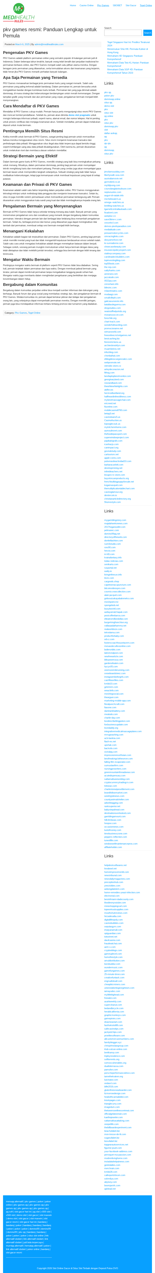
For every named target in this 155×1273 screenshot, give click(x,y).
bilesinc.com (110, 287)
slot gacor (33, 1215)
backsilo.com (110, 748)
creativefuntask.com (114, 977)
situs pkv (108, 123)
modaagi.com (111, 294)
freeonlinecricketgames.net (117, 335)
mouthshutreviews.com (115, 913)
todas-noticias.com (113, 561)
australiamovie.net (113, 178)
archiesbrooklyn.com (114, 345)
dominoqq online (112, 99)
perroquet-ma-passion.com (117, 1154)
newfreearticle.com (113, 656)
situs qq (108, 102)
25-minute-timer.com (114, 974)
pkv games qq (21, 1204)
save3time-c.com (113, 219)
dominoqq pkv (111, 126)
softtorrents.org (111, 1059)
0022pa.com (110, 280)
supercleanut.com (113, 1004)
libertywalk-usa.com (114, 175)
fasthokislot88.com (113, 1025)
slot (106, 129)
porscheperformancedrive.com (119, 1073)
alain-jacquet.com (113, 595)
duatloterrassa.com (113, 1066)
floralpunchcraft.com (114, 704)
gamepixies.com (112, 1018)
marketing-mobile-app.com (117, 700)
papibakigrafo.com (113, 440)
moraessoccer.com (114, 314)
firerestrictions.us (112, 342)
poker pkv (109, 95)
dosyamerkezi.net (113, 239)
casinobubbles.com (114, 923)
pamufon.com (111, 1069)
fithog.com (109, 372)
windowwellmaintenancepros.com (121, 843)
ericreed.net (110, 403)
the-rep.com (110, 267)
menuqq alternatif (14, 1201)
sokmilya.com (111, 1178)
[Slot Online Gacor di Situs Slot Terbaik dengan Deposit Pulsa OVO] (19, 21)
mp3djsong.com (112, 185)
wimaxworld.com (112, 331)
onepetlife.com (111, 1124)
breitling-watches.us (114, 205)
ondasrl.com (110, 1083)
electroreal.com (112, 895)
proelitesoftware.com (114, 1035)
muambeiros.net (112, 349)
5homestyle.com (112, 502)
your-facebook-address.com (118, 1151)
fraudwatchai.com (113, 943)
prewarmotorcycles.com (116, 233)
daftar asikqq (110, 133)
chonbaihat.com (112, 355)
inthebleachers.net (113, 471)
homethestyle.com (113, 957)
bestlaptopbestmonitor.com (117, 376)
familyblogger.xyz (113, 1042)
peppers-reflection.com (115, 837)
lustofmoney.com (112, 830)
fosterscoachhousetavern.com (119, 642)
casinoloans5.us (112, 417)
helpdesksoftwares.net (115, 865)
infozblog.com (111, 352)
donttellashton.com (113, 540)
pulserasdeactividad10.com (117, 461)
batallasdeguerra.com (115, 304)
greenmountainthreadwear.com (119, 772)
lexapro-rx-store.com (114, 474)
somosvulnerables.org (115, 1062)
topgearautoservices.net (116, 1144)
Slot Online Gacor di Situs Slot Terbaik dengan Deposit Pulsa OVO (85, 1268)
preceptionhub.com (113, 882)
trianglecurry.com (112, 1103)
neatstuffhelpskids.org (115, 311)
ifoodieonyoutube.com (115, 902)
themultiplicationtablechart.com (119, 488)
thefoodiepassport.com (115, 434)
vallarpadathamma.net (115, 625)
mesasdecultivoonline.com (117, 646)
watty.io (108, 571)
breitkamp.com (111, 1052)
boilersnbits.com (112, 649)
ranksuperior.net (112, 806)
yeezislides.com (112, 885)
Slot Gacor (131, 5)
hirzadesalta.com (112, 916)
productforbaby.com (114, 636)
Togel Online (146, 5)
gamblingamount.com (115, 816)
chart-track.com (112, 321)
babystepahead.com (114, 809)
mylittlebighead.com (114, 994)
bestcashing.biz (112, 338)
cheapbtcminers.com (114, 984)
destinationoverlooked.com (117, 813)
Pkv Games (103, 5)
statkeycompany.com (115, 253)
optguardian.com (112, 933)
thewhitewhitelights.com (116, 386)
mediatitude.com (112, 229)
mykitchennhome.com (115, 427)
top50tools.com (111, 263)
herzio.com (109, 550)
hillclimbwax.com (112, 820)
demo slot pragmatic (79, 115)
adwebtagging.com (113, 802)
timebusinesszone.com (115, 833)
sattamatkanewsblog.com (117, 779)
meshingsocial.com (114, 693)
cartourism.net (111, 454)
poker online (33, 1249)
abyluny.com (110, 1182)
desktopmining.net (113, 468)
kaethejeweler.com (113, 1117)
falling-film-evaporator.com (117, 762)
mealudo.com (111, 714)
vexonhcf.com (111, 222)
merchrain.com (111, 1168)
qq (105, 136)
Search (107, 28)
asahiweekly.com (112, 1001)
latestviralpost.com (113, 653)
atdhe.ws (108, 389)
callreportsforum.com (114, 1175)
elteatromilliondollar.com (116, 618)
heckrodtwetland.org (114, 393)
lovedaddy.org (111, 728)
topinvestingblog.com (114, 260)
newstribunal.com (113, 875)
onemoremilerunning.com (116, 670)
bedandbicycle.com (114, 1008)
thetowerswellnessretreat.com (119, 1110)
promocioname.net (113, 328)
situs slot (108, 112)
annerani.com (111, 274)
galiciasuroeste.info (113, 301)
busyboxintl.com (112, 608)
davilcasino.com (112, 940)
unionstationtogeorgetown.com (119, 988)
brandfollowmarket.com (115, 792)
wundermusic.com (113, 967)
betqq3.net (109, 413)
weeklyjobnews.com (114, 796)
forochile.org (110, 318)
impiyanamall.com (113, 930)
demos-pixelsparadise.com (117, 226)
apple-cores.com (112, 458)
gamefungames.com (114, 970)
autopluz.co (110, 216)
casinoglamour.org (113, 492)
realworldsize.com (113, 629)
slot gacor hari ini (23, 1211)
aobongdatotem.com (114, 889)
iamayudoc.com (112, 991)
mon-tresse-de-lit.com (115, 1134)
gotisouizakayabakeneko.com (119, 598)
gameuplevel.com (113, 953)
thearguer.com (111, 697)
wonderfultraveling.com (115, 325)
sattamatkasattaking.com (116, 1120)
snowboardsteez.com (115, 673)
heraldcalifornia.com (114, 1011)
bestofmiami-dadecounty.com (119, 899)
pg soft (9, 1211)
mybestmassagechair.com (117, 400)
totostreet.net (110, 936)
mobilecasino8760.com (115, 410)
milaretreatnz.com (113, 291)
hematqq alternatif (33, 1245)
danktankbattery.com (114, 711)
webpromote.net (112, 362)
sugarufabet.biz (111, 1137)
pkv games (30, 1201)
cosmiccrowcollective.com (117, 591)
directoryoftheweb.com (115, 537)
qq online (108, 116)
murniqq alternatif (14, 1245)
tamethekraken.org (113, 1076)
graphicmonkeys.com (115, 1015)
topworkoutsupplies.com (116, 909)
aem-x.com (110, 947)
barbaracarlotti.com (113, 464)
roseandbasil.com (113, 383)
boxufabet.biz (110, 1141)
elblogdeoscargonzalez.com (118, 359)
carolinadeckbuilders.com (117, 256)
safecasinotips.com (114, 1028)
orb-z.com (109, 639)
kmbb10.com (110, 683)
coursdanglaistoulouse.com (117, 188)
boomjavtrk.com (112, 1185)
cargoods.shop (111, 581)
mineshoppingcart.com (115, 906)
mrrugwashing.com (113, 734)
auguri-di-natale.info (114, 195)
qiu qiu (107, 143)
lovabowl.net (110, 868)
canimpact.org (111, 447)
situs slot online (35, 1235)
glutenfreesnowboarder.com (118, 1090)
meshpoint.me (111, 602)
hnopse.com (110, 823)
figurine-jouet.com (113, 1148)
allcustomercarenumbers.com (119, 1039)
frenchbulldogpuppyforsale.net (119, 481)
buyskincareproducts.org (116, 478)
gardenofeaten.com (113, 663)
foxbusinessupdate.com (116, 724)
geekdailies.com (112, 1165)
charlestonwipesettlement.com (119, 789)
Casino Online (87, 5)
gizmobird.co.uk (112, 181)
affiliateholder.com (113, 847)
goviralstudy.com (112, 451)
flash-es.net (110, 741)
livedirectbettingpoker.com (117, 721)
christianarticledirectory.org (117, 498)
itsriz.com (109, 578)
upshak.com (110, 745)
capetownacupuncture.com (117, 584)
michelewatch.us (112, 199)
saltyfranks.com (112, 270)
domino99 (34, 1228)
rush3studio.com (112, 544)
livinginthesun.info (113, 574)
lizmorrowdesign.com (114, 1093)
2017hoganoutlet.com (114, 527)
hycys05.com (111, 666)
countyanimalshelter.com (116, 799)
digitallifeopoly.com (113, 919)
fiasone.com (110, 707)
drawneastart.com (113, 1022)
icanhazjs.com (111, 444)
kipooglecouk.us (112, 423)
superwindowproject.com (116, 437)
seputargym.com (112, 926)
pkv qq (107, 92)
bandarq (42, 1222)
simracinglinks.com (114, 236)
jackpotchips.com (113, 1032)
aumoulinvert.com (113, 430)
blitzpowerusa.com (113, 659)
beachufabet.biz (112, 1131)
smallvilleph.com (112, 297)
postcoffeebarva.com (114, 615)
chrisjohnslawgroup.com (116, 1045)
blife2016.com (111, 1086)
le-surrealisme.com (113, 243)
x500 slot (45, 1211)
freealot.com (110, 998)
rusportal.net (110, 567)
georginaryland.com (114, 379)
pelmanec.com (111, 530)
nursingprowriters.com (115, 768)
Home (73, 5)
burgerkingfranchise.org (116, 622)
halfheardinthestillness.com (117, 396)
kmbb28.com (110, 1171)
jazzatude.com (111, 277)
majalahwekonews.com (116, 523)
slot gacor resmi (14, 1252)
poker (40, 1201)
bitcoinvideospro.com (114, 588)
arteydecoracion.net (114, 369)
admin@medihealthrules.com (49, 44)
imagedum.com (112, 1107)
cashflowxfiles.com (113, 680)
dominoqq (109, 150)
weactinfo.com (111, 690)
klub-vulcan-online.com (115, 1049)
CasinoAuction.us (113, 420)
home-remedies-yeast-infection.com (122, 892)
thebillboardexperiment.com (118, 1127)
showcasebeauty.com (115, 246)
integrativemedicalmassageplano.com (123, 731)
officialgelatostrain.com (115, 1113)
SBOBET (117, 5)
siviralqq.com (110, 751)
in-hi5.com (109, 554)
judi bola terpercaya (33, 1242)
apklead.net (110, 1188)
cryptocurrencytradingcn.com (118, 782)
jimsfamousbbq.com (114, 171)
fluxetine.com (110, 406)
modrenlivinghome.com (115, 1158)
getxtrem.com (111, 687)
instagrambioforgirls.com (116, 676)
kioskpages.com (112, 1100)
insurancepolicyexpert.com (117, 250)
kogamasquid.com (113, 485)
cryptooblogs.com (113, 950)
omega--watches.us (114, 202)
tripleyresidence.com (114, 1056)
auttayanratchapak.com (116, 612)
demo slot (109, 106)
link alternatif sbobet (33, 1239)
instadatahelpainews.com (116, 1161)
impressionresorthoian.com (117, 755)
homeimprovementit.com (116, 872)
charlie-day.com (112, 717)
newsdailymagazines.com (117, 878)
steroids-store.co (112, 365)
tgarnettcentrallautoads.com (118, 209)
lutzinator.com (111, 1079)
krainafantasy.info (113, 557)
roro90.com (110, 547)
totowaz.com (110, 786)
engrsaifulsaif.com (113, 981)
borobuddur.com (112, 964)
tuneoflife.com (111, 840)
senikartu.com (111, 564)
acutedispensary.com (114, 775)
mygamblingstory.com (115, 520)
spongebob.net (111, 605)
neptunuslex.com (112, 192)
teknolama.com (112, 632)
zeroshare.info (111, 284)
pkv (106, 109)
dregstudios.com (112, 308)
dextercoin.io (110, 495)
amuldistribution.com (114, 960)
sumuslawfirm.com (113, 765)
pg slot (36, 1211)
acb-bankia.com (112, 738)
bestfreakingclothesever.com (118, 758)
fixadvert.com (111, 212)
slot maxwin (46, 1215)
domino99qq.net (112, 533)
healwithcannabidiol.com (116, 1097)
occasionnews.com (114, 826)
